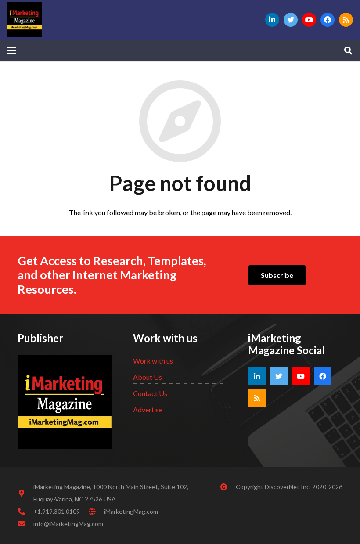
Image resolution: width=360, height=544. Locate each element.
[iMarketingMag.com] (96, 511)
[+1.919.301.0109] (25, 511)
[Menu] (11, 50)
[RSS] (346, 20)
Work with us (153, 361)
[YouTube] (309, 20)
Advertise (147, 409)
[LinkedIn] (272, 20)
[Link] (24, 19)
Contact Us (150, 393)
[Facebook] (327, 20)
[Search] (348, 51)
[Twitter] (291, 20)
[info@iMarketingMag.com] (25, 524)
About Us (147, 377)
